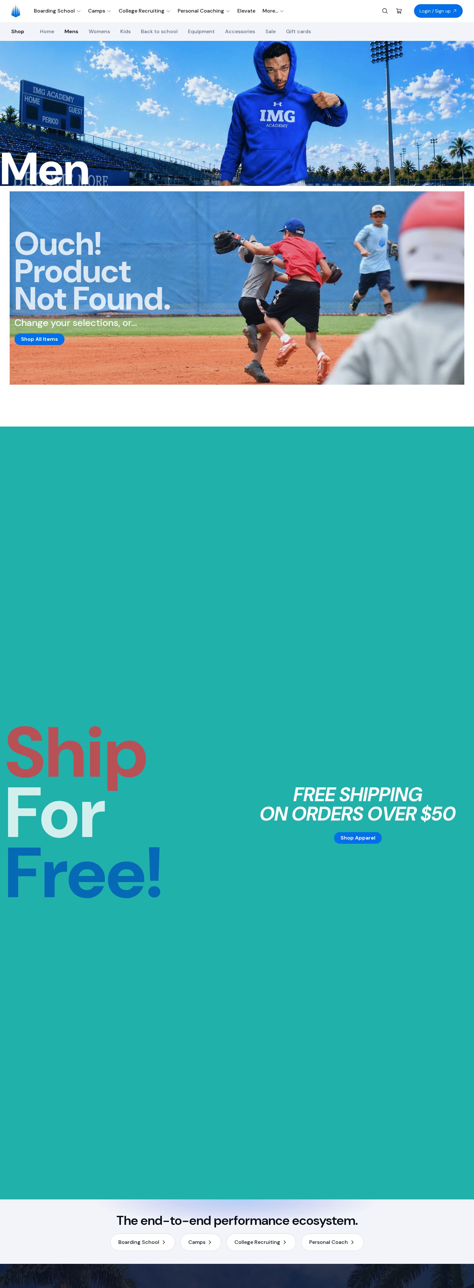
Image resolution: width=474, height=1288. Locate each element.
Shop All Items (39, 339)
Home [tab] (47, 31)
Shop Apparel (358, 837)
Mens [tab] (71, 31)
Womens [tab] (99, 31)
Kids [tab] (125, 31)
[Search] (385, 11)
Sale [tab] (270, 31)
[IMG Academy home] (18, 11)
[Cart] (399, 11)
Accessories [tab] (240, 31)
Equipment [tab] (201, 31)
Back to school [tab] (159, 31)
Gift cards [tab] (298, 31)
